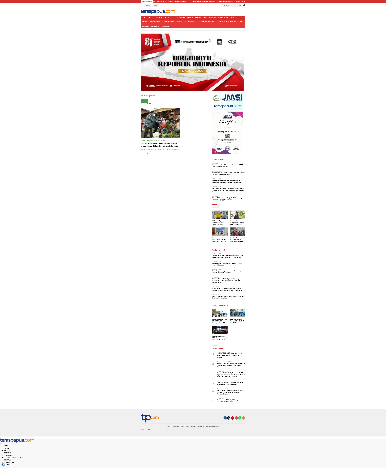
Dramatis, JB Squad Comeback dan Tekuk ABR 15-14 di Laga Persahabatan (228, 165)
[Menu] (142, 5)
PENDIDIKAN (180, 17)
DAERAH (145, 22)
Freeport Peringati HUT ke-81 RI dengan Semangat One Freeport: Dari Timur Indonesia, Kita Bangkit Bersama (228, 190)
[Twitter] (228, 418)
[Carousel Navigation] (175, 101)
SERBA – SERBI (223, 17)
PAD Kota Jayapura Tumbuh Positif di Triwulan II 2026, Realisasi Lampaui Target (218, 222)
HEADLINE (165, 26)
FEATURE (212, 17)
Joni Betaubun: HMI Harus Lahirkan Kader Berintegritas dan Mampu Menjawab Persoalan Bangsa (230, 392)
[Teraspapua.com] (158, 11)
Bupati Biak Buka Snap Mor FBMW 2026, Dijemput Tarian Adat (219, 320)
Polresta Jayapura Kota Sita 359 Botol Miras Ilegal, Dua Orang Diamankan (228, 297)
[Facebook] (225, 418)
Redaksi (148, 5)
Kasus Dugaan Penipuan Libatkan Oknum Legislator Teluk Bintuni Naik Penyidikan (228, 272)
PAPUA (151, 17)
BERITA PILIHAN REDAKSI (227, 22)
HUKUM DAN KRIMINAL (207, 22)
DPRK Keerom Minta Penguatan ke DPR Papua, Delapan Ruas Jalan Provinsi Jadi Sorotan (229, 355)
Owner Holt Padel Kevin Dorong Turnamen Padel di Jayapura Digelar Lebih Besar (188, 1)
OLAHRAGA (169, 17)
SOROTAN (145, 26)
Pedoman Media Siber (212, 426)
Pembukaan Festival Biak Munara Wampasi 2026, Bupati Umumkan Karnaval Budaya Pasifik (219, 338)
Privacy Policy (185, 426)
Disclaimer (201, 426)
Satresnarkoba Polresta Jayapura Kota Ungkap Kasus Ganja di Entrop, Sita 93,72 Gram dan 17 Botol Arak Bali (227, 280)
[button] (240, 5)
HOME (144, 17)
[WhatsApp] (240, 418)
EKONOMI (159, 17)
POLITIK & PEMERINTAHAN (197, 17)
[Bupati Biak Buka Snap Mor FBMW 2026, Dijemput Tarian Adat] (220, 313)
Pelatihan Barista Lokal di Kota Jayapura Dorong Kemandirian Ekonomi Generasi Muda (237, 240)
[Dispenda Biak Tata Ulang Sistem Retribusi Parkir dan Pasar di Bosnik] (237, 215)
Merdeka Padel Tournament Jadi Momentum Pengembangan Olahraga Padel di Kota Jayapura (227, 181)
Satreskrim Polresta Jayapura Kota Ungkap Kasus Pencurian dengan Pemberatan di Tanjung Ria (227, 256)
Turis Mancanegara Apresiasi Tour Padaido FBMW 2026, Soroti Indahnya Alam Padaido (237, 321)
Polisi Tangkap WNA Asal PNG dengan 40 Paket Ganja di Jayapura (227, 264)
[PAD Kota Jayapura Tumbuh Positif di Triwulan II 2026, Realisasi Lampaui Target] (220, 215)
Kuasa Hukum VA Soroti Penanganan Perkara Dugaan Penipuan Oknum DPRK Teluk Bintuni (227, 289)
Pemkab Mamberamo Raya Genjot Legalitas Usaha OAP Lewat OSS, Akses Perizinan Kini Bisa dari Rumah (219, 240)
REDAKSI (234, 17)
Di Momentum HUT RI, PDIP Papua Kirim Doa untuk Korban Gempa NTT (230, 401)
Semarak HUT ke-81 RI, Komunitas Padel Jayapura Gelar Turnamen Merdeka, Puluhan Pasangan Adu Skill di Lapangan (231, 374)
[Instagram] (236, 418)
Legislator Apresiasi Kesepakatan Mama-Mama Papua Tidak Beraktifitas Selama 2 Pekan (159, 146)
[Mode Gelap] (244, 5)
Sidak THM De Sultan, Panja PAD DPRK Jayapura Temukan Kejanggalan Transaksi (228, 198)
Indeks (155, 5)
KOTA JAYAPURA (169, 22)
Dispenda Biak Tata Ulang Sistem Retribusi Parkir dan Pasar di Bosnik (237, 222)
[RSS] (243, 418)
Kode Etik (176, 426)
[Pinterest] (232, 418)
